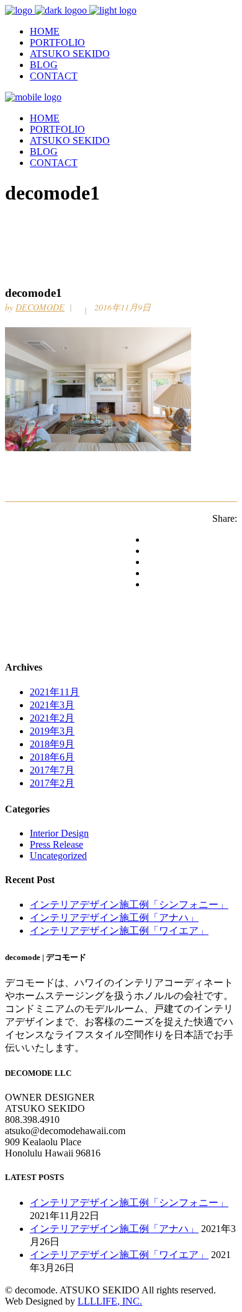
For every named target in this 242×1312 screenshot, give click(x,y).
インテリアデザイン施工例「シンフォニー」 (129, 904)
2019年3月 (52, 731)
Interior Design (59, 833)
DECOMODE (40, 307)
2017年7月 (52, 770)
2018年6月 (52, 757)
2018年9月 (52, 744)
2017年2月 (52, 783)
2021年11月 (54, 692)
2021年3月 (52, 705)
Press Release (56, 844)
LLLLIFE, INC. (110, 1301)
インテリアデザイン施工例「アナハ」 (114, 917)
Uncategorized (58, 855)
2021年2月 (52, 718)
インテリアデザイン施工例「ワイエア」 (119, 930)
